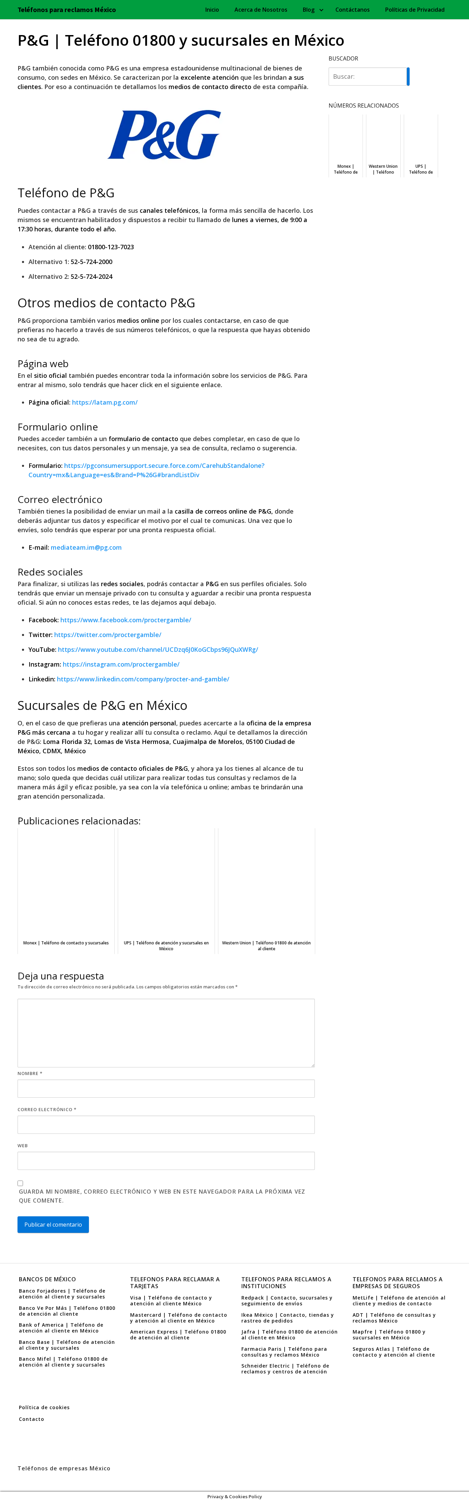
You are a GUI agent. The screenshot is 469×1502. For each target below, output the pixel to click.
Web (23, 1145)
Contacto (31, 1419)
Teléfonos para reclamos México (67, 9)
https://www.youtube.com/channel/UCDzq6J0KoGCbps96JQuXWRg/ (158, 649)
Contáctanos (352, 9)
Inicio (212, 9)
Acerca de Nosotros (261, 9)
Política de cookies (44, 1407)
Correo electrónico (47, 1109)
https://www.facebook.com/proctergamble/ (125, 620)
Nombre (30, 1073)
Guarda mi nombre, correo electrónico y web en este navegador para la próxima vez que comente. (162, 1196)
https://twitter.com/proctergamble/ (107, 635)
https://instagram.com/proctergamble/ (121, 664)
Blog (308, 9)
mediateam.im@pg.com (86, 547)
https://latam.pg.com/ (105, 402)
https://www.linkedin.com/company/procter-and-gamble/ (143, 679)
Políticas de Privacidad (415, 9)
